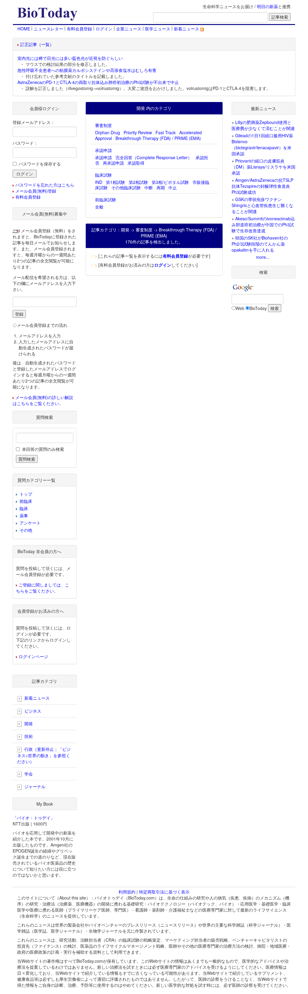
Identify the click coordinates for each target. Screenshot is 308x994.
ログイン (104, 29)
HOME (23, 29)
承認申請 (103, 150)
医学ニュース (157, 29)
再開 (160, 187)
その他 (26, 530)
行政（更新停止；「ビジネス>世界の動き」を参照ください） (44, 755)
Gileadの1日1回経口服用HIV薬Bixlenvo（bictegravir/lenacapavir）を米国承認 (262, 144)
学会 (28, 774)
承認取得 (136, 163)
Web (240, 308)
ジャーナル (34, 786)
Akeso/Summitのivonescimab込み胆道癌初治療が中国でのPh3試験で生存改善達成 (263, 224)
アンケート (30, 523)
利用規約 (127, 892)
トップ (26, 494)
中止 (172, 187)
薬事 (24, 515)
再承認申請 (113, 163)
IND (98, 182)
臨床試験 (103, 175)
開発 (28, 723)
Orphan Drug (107, 132)
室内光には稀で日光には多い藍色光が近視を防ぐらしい (70, 58)
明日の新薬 (267, 6)
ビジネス (32, 711)
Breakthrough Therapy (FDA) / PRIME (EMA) (158, 138)
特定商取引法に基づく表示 (164, 892)
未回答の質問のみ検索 (43, 449)
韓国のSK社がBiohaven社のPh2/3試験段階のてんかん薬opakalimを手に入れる (260, 244)
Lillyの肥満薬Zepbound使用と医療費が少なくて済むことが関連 (263, 125)
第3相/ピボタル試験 (170, 182)
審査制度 (103, 125)
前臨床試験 (105, 200)
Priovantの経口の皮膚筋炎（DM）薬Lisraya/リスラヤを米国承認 (263, 167)
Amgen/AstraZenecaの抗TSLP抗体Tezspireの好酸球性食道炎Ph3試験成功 (262, 186)
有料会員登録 (79, 29)
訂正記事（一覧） (37, 44)
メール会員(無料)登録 (35, 191)
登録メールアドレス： (34, 122)
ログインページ (33, 656)
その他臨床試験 (126, 187)
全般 (99, 207)
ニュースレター (48, 29)
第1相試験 (115, 182)
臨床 (24, 508)
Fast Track (166, 132)
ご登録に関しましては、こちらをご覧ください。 (42, 588)
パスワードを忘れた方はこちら (44, 185)
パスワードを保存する (40, 164)
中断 (148, 187)
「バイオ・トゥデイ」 (34, 818)
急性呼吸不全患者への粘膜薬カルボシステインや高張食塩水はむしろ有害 (86, 70)
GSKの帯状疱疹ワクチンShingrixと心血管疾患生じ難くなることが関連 (262, 205)
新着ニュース (187, 29)
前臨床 (26, 501)
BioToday (258, 308)
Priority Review (138, 132)
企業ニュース (128, 29)
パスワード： (25, 143)
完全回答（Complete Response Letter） (154, 157)
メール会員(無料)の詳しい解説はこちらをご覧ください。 (43, 400)
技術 (28, 736)
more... (263, 257)
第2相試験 (138, 182)
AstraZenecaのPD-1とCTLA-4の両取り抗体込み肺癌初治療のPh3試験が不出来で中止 (98, 82)
